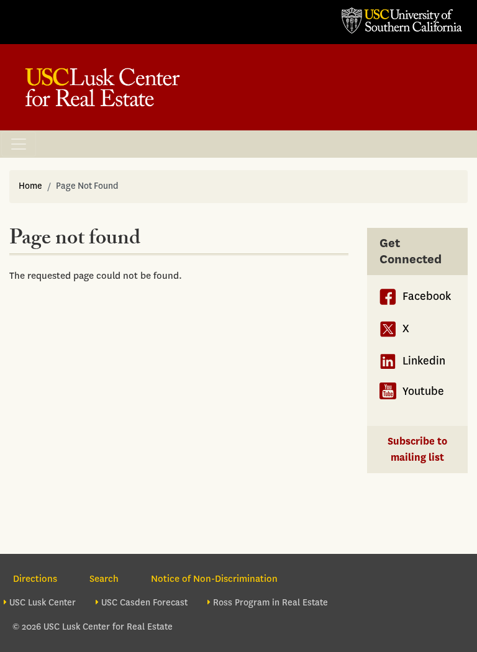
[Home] (102, 87)
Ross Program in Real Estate (270, 603)
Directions (35, 579)
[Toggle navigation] (18, 144)
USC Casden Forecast (144, 603)
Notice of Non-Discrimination (214, 579)
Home (30, 186)
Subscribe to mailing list (417, 449)
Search (104, 579)
